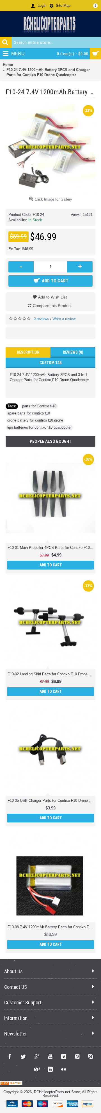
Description (28, 352)
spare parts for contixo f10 (28, 413)
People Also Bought (51, 441)
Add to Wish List (52, 297)
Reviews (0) (73, 352)
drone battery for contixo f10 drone (35, 420)
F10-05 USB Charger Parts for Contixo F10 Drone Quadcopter (51, 800)
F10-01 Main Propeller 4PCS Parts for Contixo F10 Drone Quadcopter (51, 547)
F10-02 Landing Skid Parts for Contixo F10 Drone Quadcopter (51, 674)
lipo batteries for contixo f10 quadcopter (39, 427)
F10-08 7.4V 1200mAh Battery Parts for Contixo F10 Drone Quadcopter (51, 927)
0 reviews (41, 319)
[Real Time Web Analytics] (11, 1084)
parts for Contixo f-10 (39, 406)
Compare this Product (52, 305)
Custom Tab (51, 362)
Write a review (63, 319)
